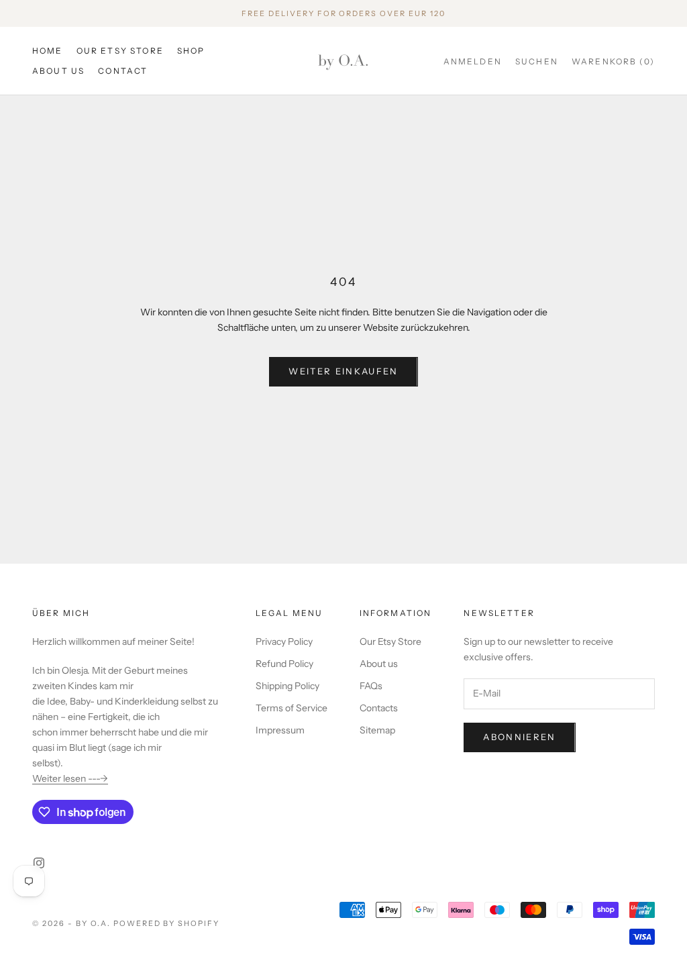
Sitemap (377, 730)
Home (47, 51)
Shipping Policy (287, 686)
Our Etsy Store (120, 51)
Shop (191, 51)
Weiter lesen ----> (70, 778)
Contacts (379, 708)
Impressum (280, 730)
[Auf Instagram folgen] (39, 863)
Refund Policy (284, 664)
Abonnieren (519, 736)
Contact (123, 71)
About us (58, 71)
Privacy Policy (284, 641)
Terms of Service (291, 708)
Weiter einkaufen (343, 371)
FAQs (371, 686)
